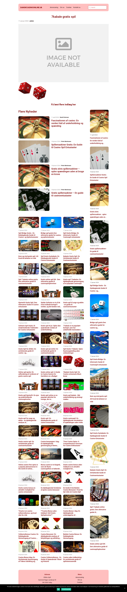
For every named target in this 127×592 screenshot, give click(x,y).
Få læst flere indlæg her (63, 104)
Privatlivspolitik (66, 589)
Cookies (68, 7)
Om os (62, 7)
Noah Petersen (64, 117)
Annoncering (54, 7)
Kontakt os (76, 7)
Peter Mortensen (66, 141)
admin (32, 21)
